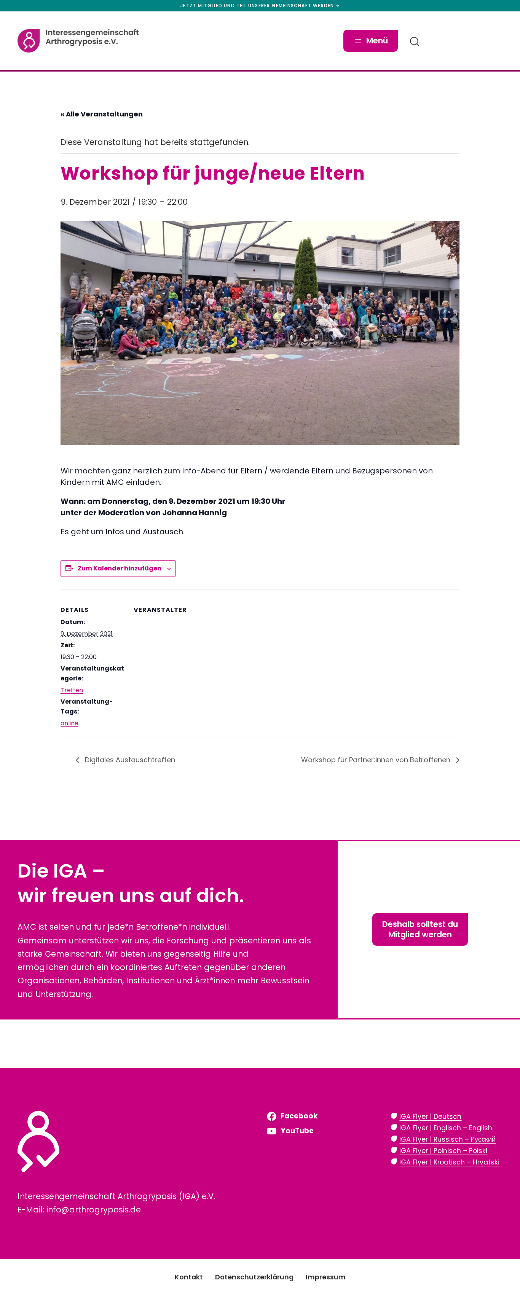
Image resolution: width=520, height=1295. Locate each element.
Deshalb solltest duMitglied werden (420, 929)
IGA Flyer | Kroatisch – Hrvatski (449, 1162)
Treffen (72, 690)
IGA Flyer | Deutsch (430, 1116)
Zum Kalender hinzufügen (119, 568)
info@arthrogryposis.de (93, 1209)
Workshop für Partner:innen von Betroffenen (376, 760)
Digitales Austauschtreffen (129, 760)
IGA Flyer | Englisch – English (445, 1128)
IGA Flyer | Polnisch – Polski (443, 1150)
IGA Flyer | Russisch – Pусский (447, 1139)
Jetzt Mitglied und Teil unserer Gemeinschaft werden (257, 5)
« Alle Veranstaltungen (102, 114)
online (69, 723)
